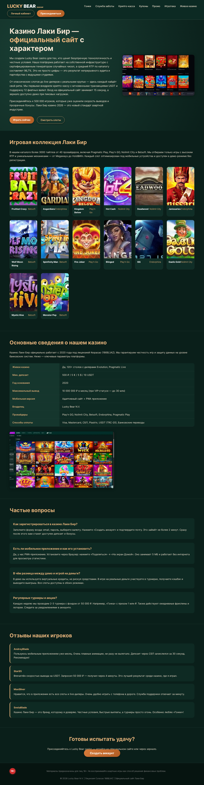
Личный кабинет (21, 13)
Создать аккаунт (102, 753)
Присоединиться (50, 13)
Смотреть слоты (51, 119)
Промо (156, 6)
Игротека (170, 6)
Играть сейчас (21, 119)
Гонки (87, 6)
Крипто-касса (126, 6)
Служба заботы (104, 6)
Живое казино (188, 6)
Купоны (143, 6)
